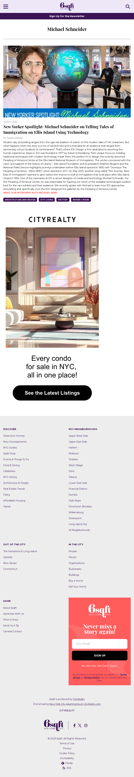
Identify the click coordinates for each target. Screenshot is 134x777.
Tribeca (73, 477)
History (63, 200)
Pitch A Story (10, 619)
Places (72, 557)
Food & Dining (11, 465)
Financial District (78, 488)
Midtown (74, 453)
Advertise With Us (13, 613)
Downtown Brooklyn (80, 506)
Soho (72, 471)
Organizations (76, 563)
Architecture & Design (16, 482)
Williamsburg (76, 512)
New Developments (14, 441)
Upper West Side (78, 435)
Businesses (75, 568)
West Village (76, 465)
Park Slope (75, 500)
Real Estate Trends (14, 488)
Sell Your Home (77, 586)
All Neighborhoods (79, 530)
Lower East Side (78, 482)
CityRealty (79, 699)
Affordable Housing (14, 500)
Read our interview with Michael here (30, 192)
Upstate (7, 557)
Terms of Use (67, 743)
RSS (69, 768)
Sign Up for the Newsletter (67, 16)
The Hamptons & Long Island (20, 551)
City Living (46, 200)
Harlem (73, 447)
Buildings (74, 574)
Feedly (69, 763)
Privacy (67, 748)
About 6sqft (10, 607)
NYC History (10, 477)
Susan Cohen (15, 137)
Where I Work (81, 200)
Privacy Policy (92, 677)
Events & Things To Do (16, 459)
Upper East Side (78, 441)
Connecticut (10, 568)
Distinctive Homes (14, 435)
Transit (7, 506)
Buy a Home (76, 580)
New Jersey (10, 563)
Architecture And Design (20, 200)
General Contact (12, 631)
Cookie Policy (67, 753)
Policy (6, 494)
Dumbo (73, 494)
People (73, 551)
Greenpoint (75, 518)
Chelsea (73, 459)
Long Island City (78, 524)
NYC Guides (10, 447)
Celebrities (9, 471)
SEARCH (128, 6)
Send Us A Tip (11, 625)
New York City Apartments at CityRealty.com (75, 704)
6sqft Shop (9, 453)
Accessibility (67, 758)
